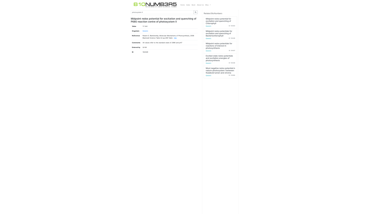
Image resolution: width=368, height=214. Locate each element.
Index (188, 5)
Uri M (145, 47)
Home (182, 5)
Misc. (207, 5)
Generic (145, 31)
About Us (200, 5)
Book (193, 5)
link (175, 38)
